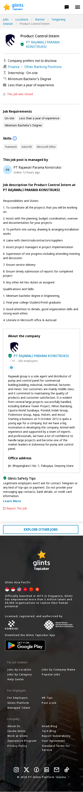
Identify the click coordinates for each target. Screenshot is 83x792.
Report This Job (17, 508)
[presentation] (13, 7)
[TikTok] (67, 770)
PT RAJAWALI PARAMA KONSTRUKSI (43, 44)
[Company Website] (11, 368)
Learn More (12, 501)
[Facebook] (36, 770)
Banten (40, 19)
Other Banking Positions (43, 67)
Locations (21, 19)
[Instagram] (16, 770)
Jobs (6, 19)
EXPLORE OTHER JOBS (41, 529)
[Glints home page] (13, 7)
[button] (66, 7)
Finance (14, 67)
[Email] (57, 770)
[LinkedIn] (47, 770)
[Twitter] (26, 770)
